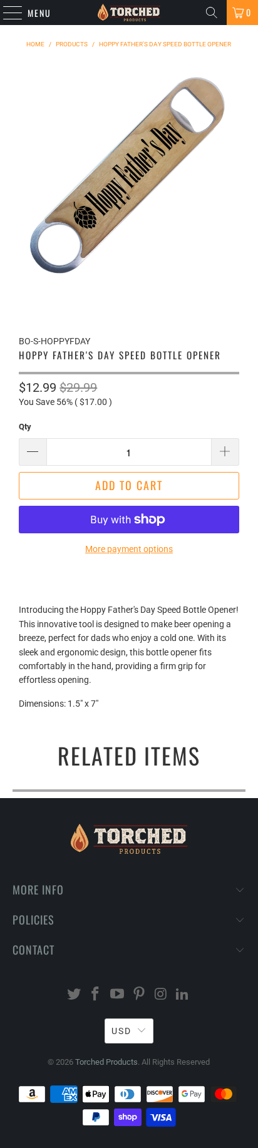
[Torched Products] (129, 12)
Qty (25, 426)
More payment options (129, 549)
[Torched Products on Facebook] (95, 995)
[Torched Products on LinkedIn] (182, 995)
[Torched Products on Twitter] (73, 995)
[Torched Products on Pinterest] (139, 995)
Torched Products (106, 1062)
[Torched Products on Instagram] (161, 995)
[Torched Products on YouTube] (117, 995)
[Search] (212, 12)
